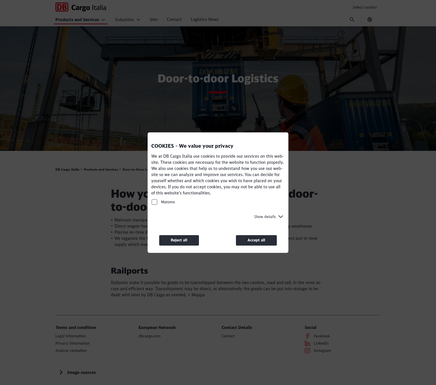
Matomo (167, 202)
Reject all (179, 240)
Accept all (256, 240)
